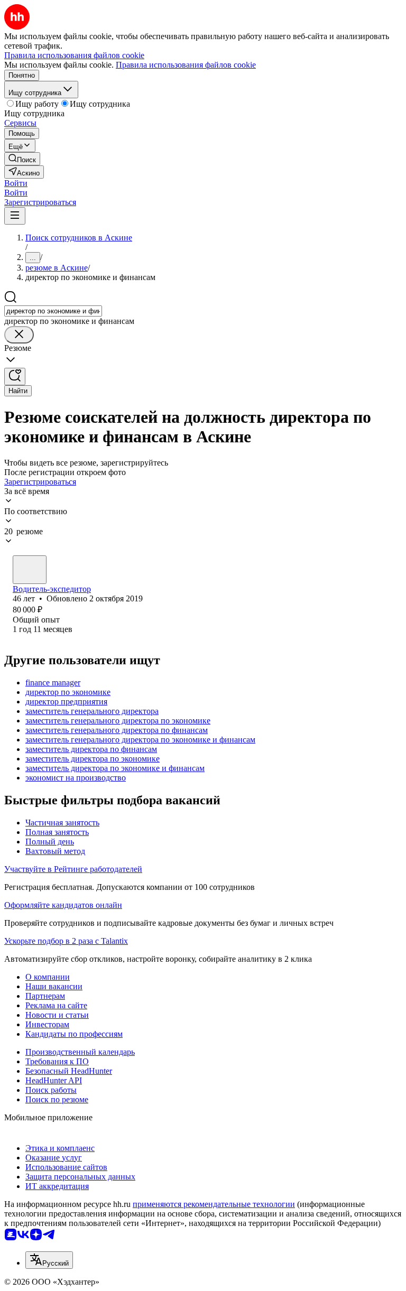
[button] (15, 183)
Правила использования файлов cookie (186, 64)
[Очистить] (19, 334)
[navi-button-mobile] (14, 216)
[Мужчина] (30, 569)
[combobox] (53, 311)
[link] (22, 158)
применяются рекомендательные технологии (214, 1204)
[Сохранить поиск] (14, 376)
